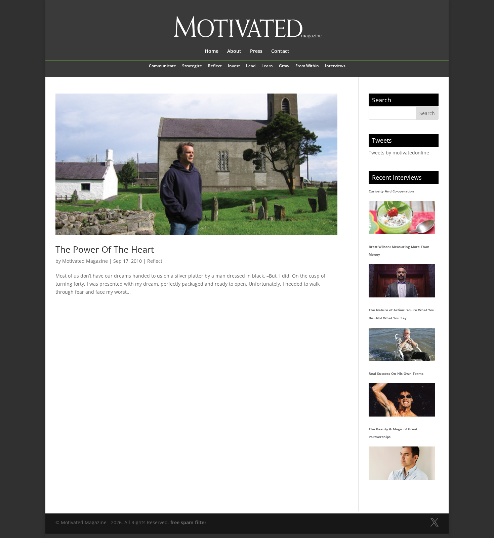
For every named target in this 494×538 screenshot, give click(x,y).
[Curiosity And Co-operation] (402, 217)
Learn (267, 66)
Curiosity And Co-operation (391, 191)
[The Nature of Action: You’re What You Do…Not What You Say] (402, 344)
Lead (250, 66)
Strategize (192, 66)
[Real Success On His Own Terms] (402, 400)
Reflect (215, 66)
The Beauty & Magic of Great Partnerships (393, 433)
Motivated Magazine (85, 261)
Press (256, 51)
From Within (307, 66)
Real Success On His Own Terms (396, 373)
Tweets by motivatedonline (399, 152)
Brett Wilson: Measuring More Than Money (399, 250)
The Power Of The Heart (104, 249)
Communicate (162, 66)
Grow (284, 66)
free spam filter (188, 522)
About (234, 51)
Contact (280, 51)
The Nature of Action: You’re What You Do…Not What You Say (402, 314)
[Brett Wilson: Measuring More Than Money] (402, 280)
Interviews (335, 66)
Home (211, 51)
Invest (234, 66)
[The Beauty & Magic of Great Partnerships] (402, 463)
